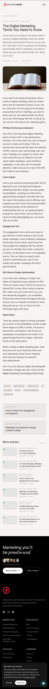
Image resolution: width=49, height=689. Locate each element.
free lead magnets (21, 217)
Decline (9, 683)
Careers (29, 657)
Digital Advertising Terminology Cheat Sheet (23, 373)
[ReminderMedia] (6, 590)
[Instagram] (8, 612)
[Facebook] (13, 612)
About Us (29, 654)
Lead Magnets (31, 639)
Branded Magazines (10, 624)
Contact (29, 661)
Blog (28, 624)
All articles (11, 16)
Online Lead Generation (12, 635)
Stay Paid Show (8, 654)
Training (29, 635)
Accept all (21, 683)
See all (43, 443)
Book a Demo (11, 571)
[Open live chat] (43, 683)
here (26, 309)
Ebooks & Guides (32, 628)
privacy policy (29, 677)
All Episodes (7, 657)
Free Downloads (32, 632)
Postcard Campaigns (10, 632)
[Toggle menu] (44, 4)
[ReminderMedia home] (13, 5)
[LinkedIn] (4, 612)
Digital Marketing (9, 628)
